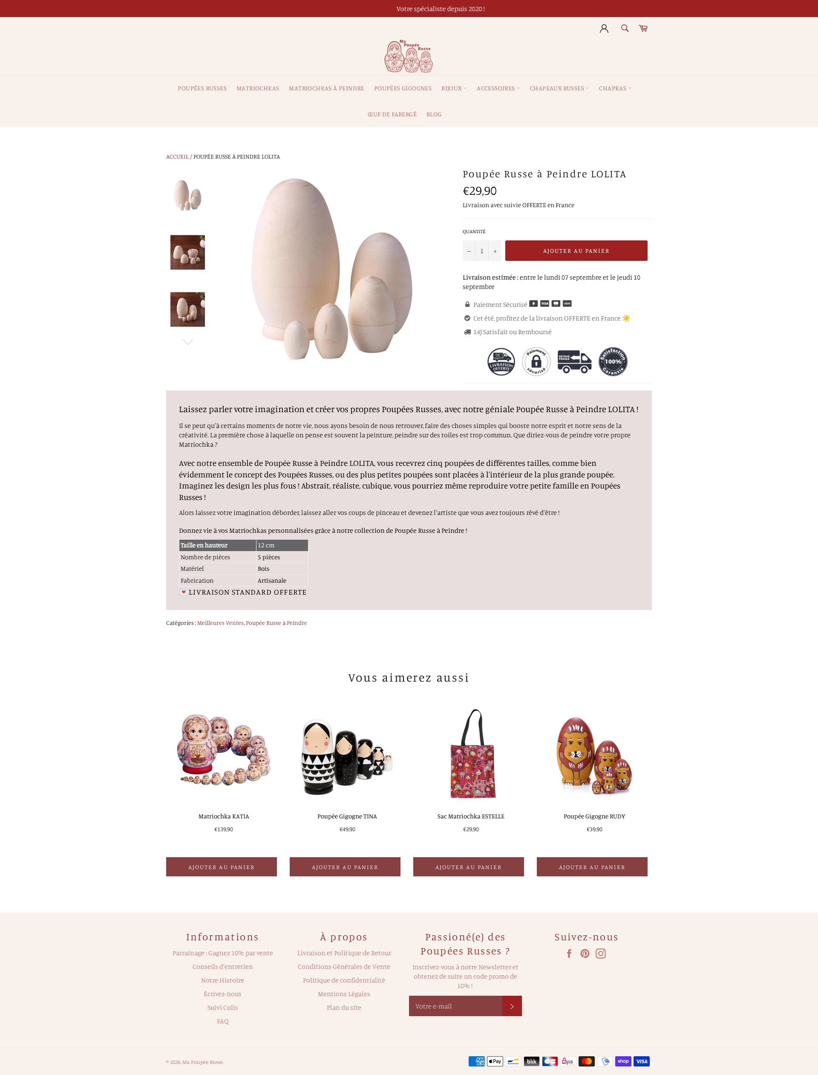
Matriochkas (257, 88)
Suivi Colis (222, 1007)
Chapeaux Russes (557, 88)
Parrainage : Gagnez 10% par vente (223, 952)
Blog (434, 114)
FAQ (223, 1021)
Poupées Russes (202, 88)
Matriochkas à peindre (326, 88)
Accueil (177, 156)
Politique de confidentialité (344, 980)
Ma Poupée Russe (202, 1061)
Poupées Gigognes (403, 88)
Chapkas (613, 88)
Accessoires (496, 88)
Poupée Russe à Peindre (276, 622)
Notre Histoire (222, 980)
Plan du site (344, 1007)
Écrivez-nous (223, 993)
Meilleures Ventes (220, 622)
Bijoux (452, 88)
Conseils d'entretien (223, 966)
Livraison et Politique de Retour (344, 952)
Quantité (474, 231)
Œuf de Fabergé (392, 114)
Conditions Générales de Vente (344, 966)
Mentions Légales (344, 993)
